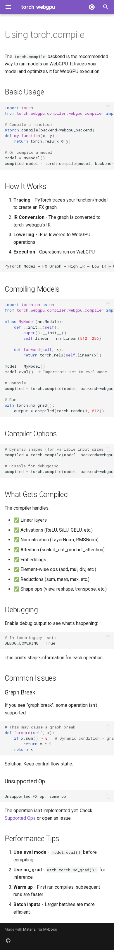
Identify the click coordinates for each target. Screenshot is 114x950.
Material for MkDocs (40, 929)
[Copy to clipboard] (108, 107)
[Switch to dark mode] (92, 7)
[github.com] (8, 940)
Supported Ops (20, 818)
